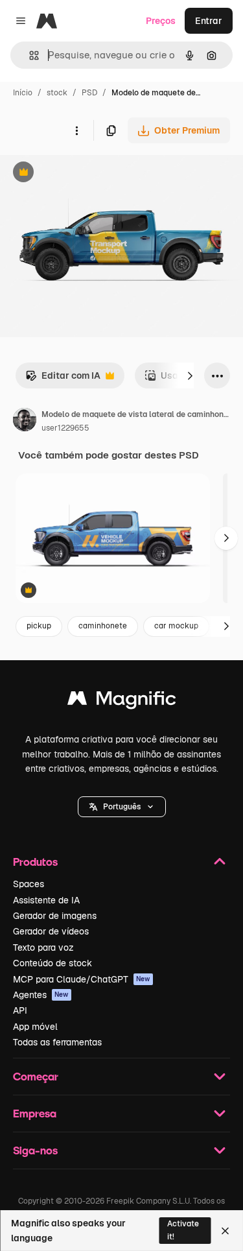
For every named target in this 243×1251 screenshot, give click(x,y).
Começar (35, 1076)
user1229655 (65, 428)
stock (57, 93)
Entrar (208, 21)
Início (22, 93)
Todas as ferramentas (57, 1042)
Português (122, 807)
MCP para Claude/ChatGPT (81, 979)
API (20, 1010)
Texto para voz (43, 947)
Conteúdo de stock (52, 963)
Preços (161, 21)
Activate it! (183, 1230)
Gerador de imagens (55, 916)
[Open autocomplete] (29, 55)
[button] (122, 806)
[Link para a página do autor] (24, 421)
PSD (89, 93)
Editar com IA (62, 379)
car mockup (176, 626)
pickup (39, 626)
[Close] (225, 1231)
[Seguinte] (190, 375)
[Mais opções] (76, 130)
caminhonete (102, 626)
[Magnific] (121, 701)
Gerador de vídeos (51, 931)
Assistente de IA (46, 900)
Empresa (34, 1113)
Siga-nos (35, 1150)
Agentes (41, 995)
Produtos (35, 861)
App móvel (35, 1026)
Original (83, 173)
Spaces (28, 884)
